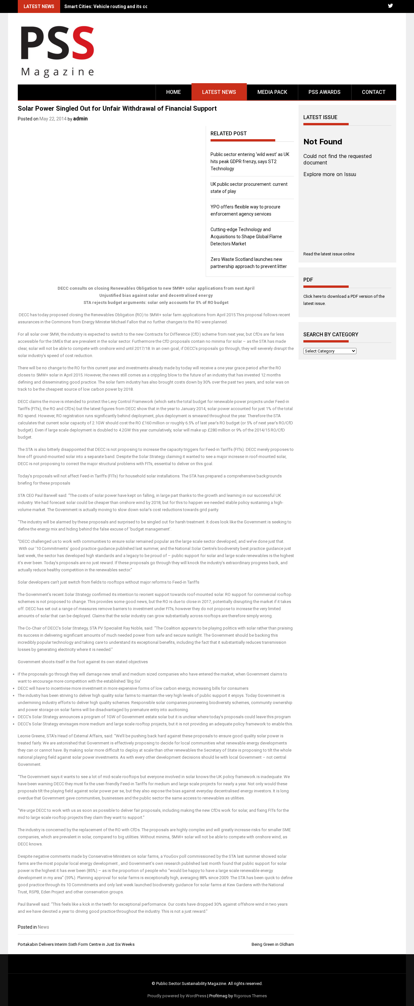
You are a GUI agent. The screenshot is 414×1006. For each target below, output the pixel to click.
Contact (374, 92)
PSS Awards (325, 92)
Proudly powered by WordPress (176, 995)
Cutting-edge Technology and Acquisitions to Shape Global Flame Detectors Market (246, 236)
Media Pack (272, 92)
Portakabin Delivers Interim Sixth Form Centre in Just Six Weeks (76, 944)
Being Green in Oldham (273, 944)
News (43, 927)
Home (173, 92)
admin (80, 119)
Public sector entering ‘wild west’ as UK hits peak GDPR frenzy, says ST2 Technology (250, 161)
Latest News (219, 92)
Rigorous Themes (250, 995)
